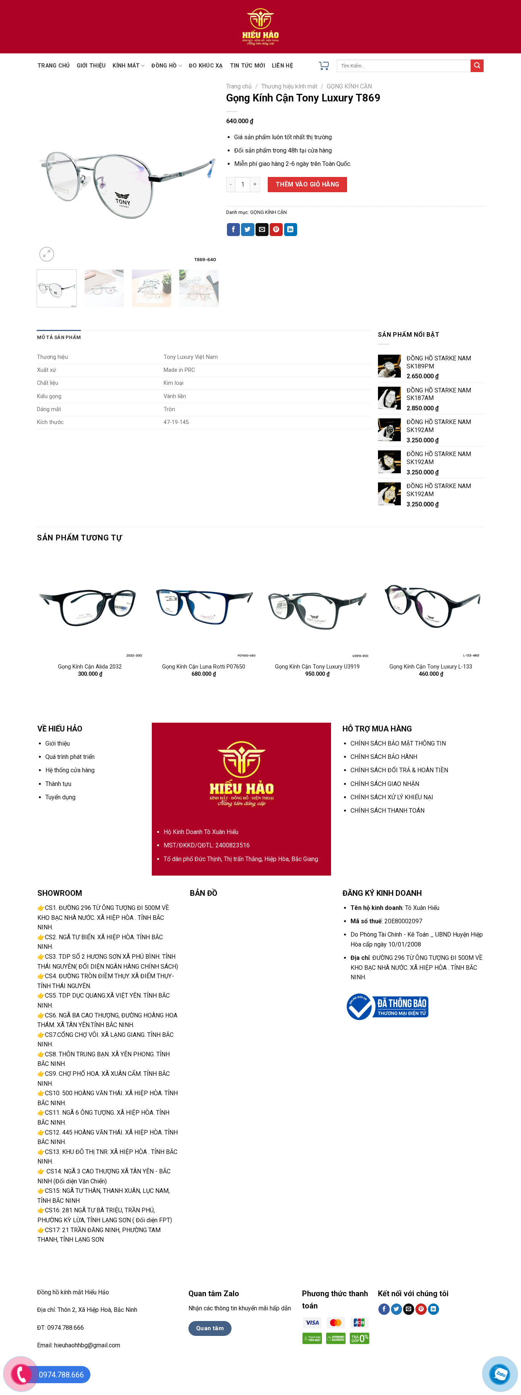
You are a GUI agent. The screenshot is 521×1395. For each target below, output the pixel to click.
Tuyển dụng (60, 797)
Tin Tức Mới (247, 66)
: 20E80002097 (386, 921)
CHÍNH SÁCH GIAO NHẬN (385, 784)
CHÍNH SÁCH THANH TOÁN (388, 810)
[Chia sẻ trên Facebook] (233, 229)
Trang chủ (239, 86)
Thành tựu (58, 784)
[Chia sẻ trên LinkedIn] (290, 229)
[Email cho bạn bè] (262, 229)
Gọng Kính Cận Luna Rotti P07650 (203, 667)
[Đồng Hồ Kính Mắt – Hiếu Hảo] (260, 26)
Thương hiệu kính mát (289, 86)
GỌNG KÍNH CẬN (349, 86)
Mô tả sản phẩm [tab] (59, 337)
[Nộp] (477, 65)
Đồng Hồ (164, 66)
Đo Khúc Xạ (206, 66)
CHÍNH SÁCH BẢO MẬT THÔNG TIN (398, 743)
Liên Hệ (282, 66)
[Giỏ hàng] (324, 66)
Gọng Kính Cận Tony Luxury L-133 (430, 667)
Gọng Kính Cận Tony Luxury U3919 (317, 667)
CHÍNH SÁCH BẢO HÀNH (384, 756)
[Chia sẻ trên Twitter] (247, 229)
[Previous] (50, 172)
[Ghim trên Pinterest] (276, 229)
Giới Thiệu (91, 66)
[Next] (205, 172)
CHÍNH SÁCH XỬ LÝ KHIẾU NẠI (392, 797)
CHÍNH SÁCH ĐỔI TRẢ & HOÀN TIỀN (399, 770)
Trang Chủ (53, 66)
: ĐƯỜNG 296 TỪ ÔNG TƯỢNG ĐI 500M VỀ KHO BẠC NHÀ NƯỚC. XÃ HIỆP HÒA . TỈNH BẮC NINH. (416, 967)
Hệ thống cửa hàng (70, 770)
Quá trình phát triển (70, 756)
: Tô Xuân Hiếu (395, 907)
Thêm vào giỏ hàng (307, 184)
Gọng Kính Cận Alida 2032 (90, 667)
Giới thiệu (57, 743)
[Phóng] (46, 254)
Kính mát (126, 66)
